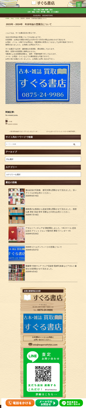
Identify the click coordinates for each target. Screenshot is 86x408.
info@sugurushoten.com (45, 344)
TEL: (43, 310)
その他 (10, 121)
